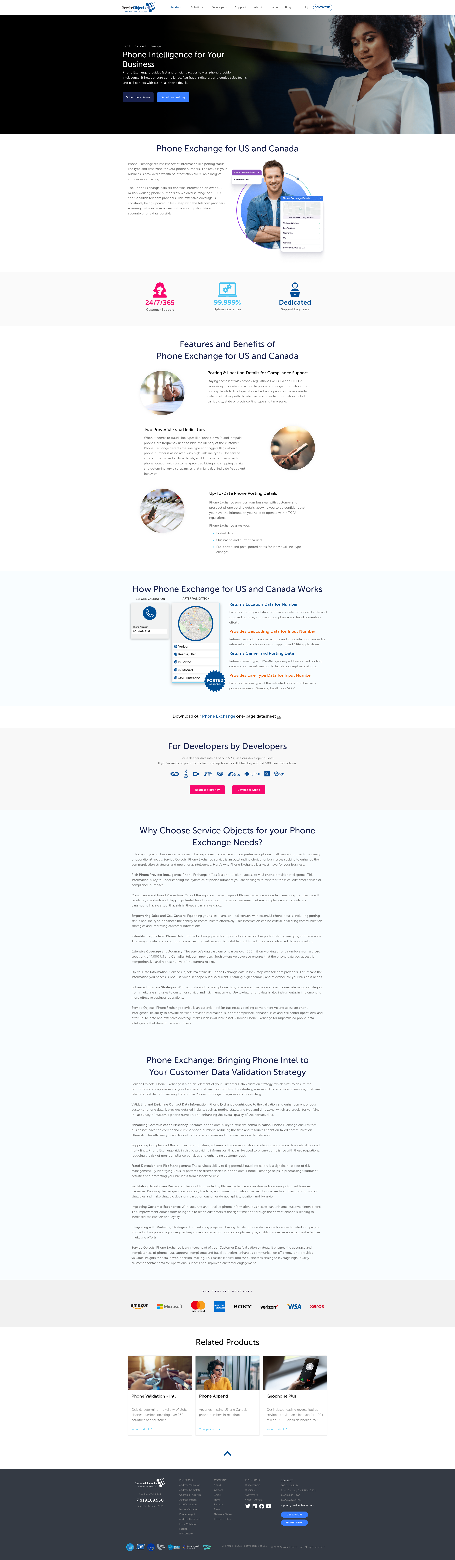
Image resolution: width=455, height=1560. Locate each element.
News (217, 1499)
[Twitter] (246, 1506)
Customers (251, 1494)
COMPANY (220, 1480)
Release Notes (222, 1519)
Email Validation (188, 1524)
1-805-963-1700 (290, 1495)
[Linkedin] (253, 1506)
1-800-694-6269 (291, 1500)
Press (217, 1509)
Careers (218, 1489)
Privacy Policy (241, 1545)
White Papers (252, 1485)
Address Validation (189, 1485)
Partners (218, 1504)
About (258, 7)
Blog (288, 7)
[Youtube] (267, 1506)
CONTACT (287, 1480)
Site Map (227, 1545)
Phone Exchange (218, 716)
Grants (218, 1494)
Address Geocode (189, 1519)
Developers (219, 7)
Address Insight (188, 1499)
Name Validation (188, 1509)
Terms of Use (259, 1545)
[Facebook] (260, 1506)
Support (240, 7)
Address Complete (190, 1489)
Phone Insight (187, 1514)
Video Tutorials (253, 1499)
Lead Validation (188, 1504)
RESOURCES (252, 1480)
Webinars (250, 1489)
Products (176, 7)
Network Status (223, 1514)
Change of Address (190, 1494)
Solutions (197, 7)
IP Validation (186, 1533)
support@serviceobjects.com (297, 1505)
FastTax (183, 1528)
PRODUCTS (186, 1480)
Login (274, 7)
